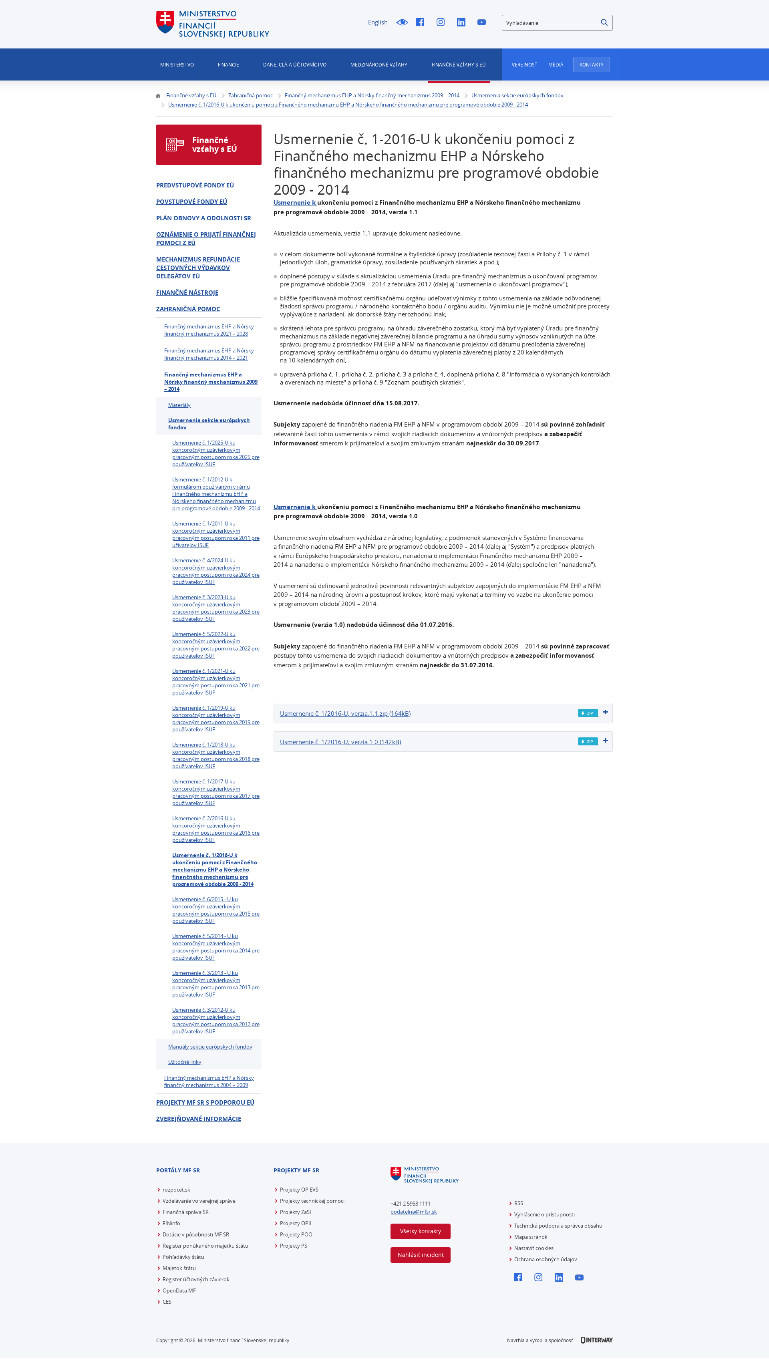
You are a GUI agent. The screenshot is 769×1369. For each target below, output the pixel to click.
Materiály (179, 405)
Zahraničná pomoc (188, 309)
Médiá (556, 64)
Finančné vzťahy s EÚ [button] (459, 64)
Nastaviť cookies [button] (534, 1248)
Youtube (483, 23)
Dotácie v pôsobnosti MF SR (196, 1234)
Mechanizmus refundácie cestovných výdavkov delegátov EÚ (198, 267)
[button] (604, 22)
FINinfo (171, 1223)
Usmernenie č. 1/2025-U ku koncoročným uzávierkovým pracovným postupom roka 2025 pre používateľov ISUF (216, 453)
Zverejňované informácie (198, 1119)
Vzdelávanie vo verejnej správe (199, 1200)
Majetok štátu (179, 1268)
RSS (518, 1203)
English (378, 22)
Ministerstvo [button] (177, 64)
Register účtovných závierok (196, 1279)
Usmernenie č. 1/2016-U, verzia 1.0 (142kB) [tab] (340, 742)
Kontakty (592, 64)
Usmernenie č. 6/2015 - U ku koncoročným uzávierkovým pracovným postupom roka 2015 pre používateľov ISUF (216, 910)
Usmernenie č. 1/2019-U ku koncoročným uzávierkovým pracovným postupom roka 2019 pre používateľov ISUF (216, 718)
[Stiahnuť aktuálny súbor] (588, 713)
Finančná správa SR (186, 1212)
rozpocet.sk (176, 1189)
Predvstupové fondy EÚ (195, 185)
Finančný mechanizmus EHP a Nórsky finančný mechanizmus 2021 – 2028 (209, 330)
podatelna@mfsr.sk (414, 1211)
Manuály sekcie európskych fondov (210, 1046)
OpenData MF (179, 1290)
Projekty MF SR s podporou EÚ (205, 1102)
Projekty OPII (296, 1223)
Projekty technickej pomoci (312, 1200)
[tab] (443, 713)
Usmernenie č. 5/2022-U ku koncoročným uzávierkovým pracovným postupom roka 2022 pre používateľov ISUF (216, 644)
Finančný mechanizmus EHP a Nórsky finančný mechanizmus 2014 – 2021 (209, 354)
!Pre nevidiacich (402, 23)
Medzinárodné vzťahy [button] (378, 64)
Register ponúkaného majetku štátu (205, 1245)
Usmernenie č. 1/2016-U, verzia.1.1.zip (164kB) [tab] (345, 713)
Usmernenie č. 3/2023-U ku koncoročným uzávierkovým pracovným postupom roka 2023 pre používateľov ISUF (216, 608)
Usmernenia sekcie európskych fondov (209, 424)
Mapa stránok (531, 1236)
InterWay (597, 1340)
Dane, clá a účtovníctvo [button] (294, 64)
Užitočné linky (184, 1061)
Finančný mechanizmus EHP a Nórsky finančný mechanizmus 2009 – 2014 (211, 382)
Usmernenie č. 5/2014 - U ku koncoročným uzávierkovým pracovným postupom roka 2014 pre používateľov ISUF (216, 946)
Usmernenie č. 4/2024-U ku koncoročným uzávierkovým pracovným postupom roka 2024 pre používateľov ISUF (216, 571)
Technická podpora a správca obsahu (558, 1225)
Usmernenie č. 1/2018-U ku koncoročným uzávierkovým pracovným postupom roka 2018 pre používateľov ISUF (216, 755)
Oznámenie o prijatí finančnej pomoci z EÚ (206, 238)
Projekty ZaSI (295, 1212)
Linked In (463, 23)
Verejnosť (524, 64)
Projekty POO (296, 1234)
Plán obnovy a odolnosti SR (203, 218)
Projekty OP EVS (299, 1189)
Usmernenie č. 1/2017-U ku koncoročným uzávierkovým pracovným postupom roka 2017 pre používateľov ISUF (216, 792)
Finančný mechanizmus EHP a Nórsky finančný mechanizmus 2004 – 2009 (209, 1081)
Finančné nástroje (187, 292)
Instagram (443, 23)
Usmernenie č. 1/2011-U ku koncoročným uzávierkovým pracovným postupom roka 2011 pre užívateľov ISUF (216, 534)
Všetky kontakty (420, 1231)
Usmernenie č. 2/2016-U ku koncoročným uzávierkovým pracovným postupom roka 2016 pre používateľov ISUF (216, 829)
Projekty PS (293, 1245)
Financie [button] (228, 64)
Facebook (422, 23)
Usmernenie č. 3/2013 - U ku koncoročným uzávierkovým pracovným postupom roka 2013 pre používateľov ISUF (216, 983)
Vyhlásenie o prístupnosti (544, 1214)
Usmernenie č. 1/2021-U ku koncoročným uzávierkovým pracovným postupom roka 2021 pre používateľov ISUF (216, 681)
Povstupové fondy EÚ (191, 201)
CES (167, 1301)
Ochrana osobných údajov (545, 1259)
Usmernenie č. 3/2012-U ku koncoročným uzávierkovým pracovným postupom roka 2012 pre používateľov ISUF (216, 1020)
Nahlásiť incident (421, 1254)
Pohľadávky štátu (183, 1256)
